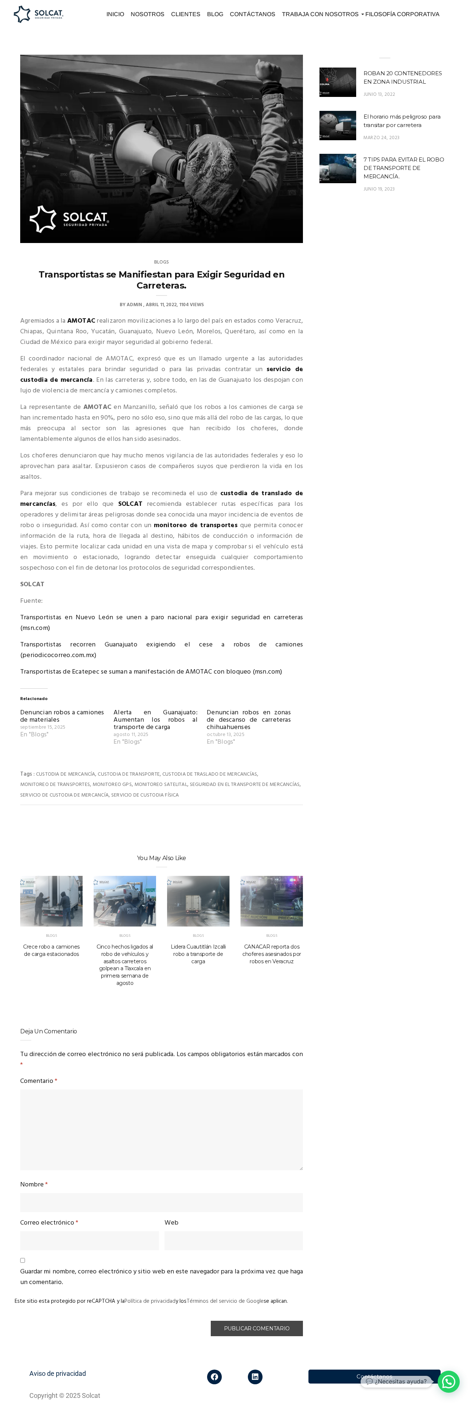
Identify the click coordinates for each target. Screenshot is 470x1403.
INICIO (115, 14)
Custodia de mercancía (65, 774)
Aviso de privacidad (57, 1373)
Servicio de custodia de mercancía (64, 795)
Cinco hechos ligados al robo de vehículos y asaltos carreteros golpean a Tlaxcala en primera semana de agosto (125, 964)
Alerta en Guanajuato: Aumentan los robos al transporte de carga (155, 720)
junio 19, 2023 (379, 189)
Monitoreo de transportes (55, 784)
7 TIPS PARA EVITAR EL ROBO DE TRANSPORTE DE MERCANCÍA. (404, 168)
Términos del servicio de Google (225, 1301)
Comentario (38, 1081)
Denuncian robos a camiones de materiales (62, 716)
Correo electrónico (49, 1223)
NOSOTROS (147, 14)
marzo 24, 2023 (382, 138)
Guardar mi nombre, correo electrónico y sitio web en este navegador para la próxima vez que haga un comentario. (161, 1277)
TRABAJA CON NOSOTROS (320, 14)
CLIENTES (185, 14)
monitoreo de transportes (196, 525)
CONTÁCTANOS (252, 14)
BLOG (215, 14)
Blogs (161, 262)
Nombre (34, 1184)
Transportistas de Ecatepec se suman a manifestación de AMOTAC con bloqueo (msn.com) (151, 672)
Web (171, 1223)
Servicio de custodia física (145, 795)
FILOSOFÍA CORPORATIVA (402, 14)
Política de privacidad (150, 1301)
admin (134, 305)
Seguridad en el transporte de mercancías (245, 784)
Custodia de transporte (129, 774)
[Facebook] (214, 1377)
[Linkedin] (255, 1377)
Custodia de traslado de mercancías (209, 774)
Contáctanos (374, 1376)
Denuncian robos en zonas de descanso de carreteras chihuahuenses (249, 720)
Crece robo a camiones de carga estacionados (51, 950)
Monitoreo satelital (160, 784)
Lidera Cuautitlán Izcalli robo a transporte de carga (198, 954)
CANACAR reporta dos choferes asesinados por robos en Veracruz (271, 954)
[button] (449, 1382)
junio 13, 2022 (379, 94)
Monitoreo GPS (112, 784)
